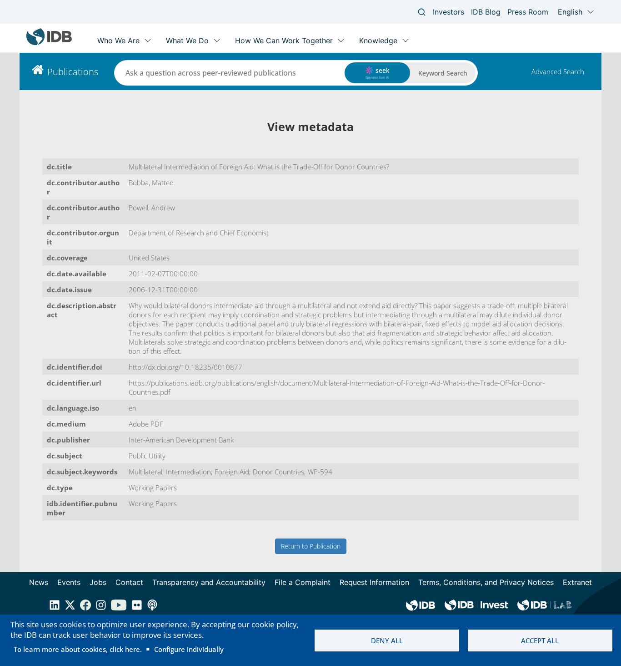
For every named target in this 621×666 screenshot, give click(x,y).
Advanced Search (557, 71)
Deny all (387, 640)
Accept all (540, 640)
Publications (72, 72)
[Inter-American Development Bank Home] (49, 43)
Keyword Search (442, 73)
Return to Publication (311, 546)
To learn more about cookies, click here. (78, 649)
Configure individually (189, 649)
